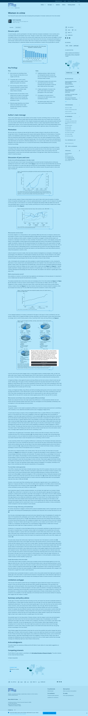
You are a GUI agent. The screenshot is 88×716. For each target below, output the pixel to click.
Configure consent (44, 362)
